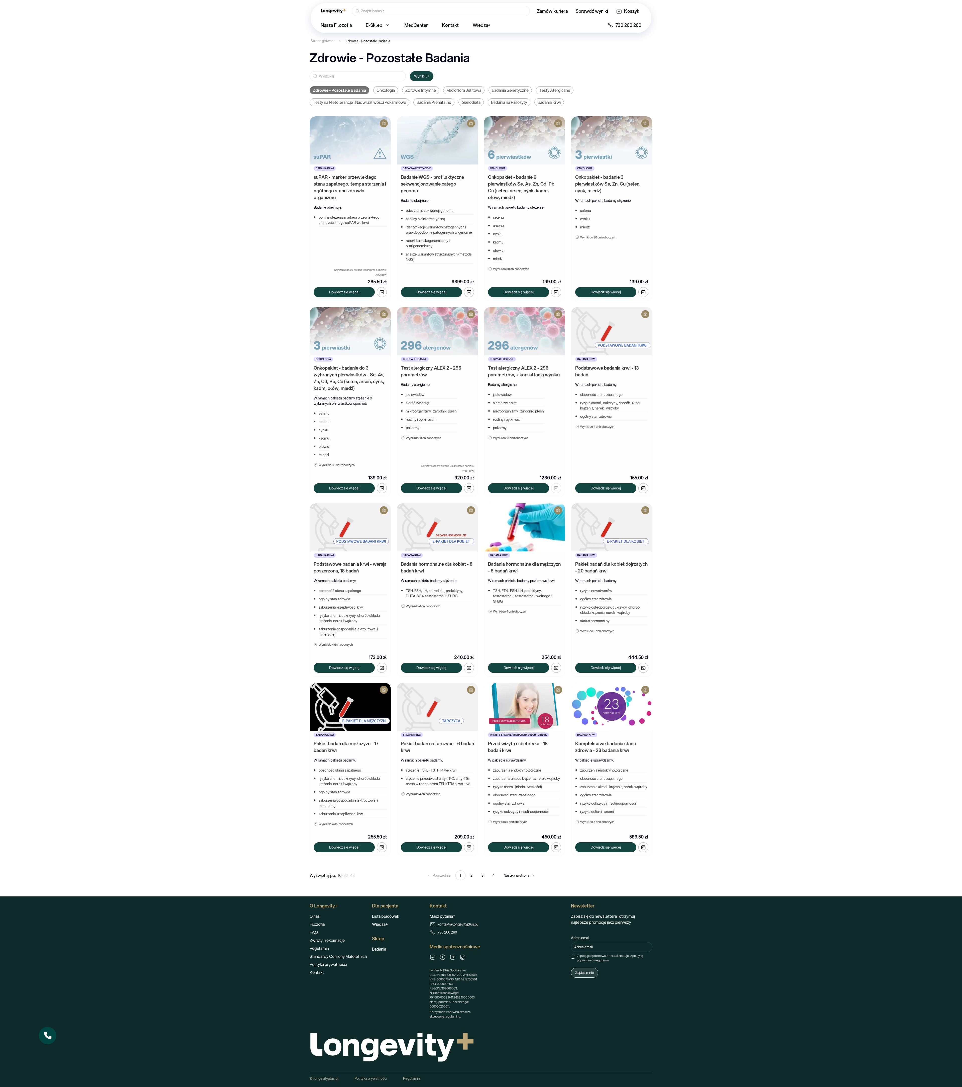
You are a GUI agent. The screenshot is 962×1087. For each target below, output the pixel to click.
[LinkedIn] (433, 957)
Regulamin (319, 948)
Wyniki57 (421, 76)
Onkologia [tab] (386, 90)
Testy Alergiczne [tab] (554, 90)
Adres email (580, 937)
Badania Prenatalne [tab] (434, 102)
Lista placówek (385, 916)
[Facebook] (443, 957)
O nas (315, 916)
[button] (47, 1035)
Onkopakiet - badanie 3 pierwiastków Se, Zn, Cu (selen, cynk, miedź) (608, 184)
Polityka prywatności (328, 964)
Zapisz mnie (584, 972)
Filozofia (317, 924)
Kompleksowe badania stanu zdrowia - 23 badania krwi (606, 747)
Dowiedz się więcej (344, 292)
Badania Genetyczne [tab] (510, 90)
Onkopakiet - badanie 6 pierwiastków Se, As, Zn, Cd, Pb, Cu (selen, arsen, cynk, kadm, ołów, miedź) (522, 187)
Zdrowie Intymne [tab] (420, 90)
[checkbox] (573, 957)
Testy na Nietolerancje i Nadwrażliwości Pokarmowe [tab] (359, 102)
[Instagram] (453, 957)
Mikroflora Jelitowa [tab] (463, 90)
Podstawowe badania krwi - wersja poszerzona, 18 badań (351, 567)
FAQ (314, 932)
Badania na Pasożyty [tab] (509, 102)
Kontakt (317, 972)
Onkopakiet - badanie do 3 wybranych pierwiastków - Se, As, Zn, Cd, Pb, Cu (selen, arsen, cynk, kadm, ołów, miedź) (350, 378)
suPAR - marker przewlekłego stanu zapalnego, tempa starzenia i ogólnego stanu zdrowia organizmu (350, 187)
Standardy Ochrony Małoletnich (338, 956)
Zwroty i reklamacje (327, 940)
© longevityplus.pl (324, 1078)
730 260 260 (447, 932)
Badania (379, 949)
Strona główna (322, 41)
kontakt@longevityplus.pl (458, 924)
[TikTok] (463, 957)
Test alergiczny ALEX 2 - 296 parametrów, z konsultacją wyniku (524, 371)
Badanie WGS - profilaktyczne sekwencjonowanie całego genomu (433, 184)
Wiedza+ (380, 924)
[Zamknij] (56, 1027)
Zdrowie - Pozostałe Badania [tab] (339, 90)
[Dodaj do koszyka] (382, 292)
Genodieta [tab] (471, 102)
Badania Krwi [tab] (549, 102)
